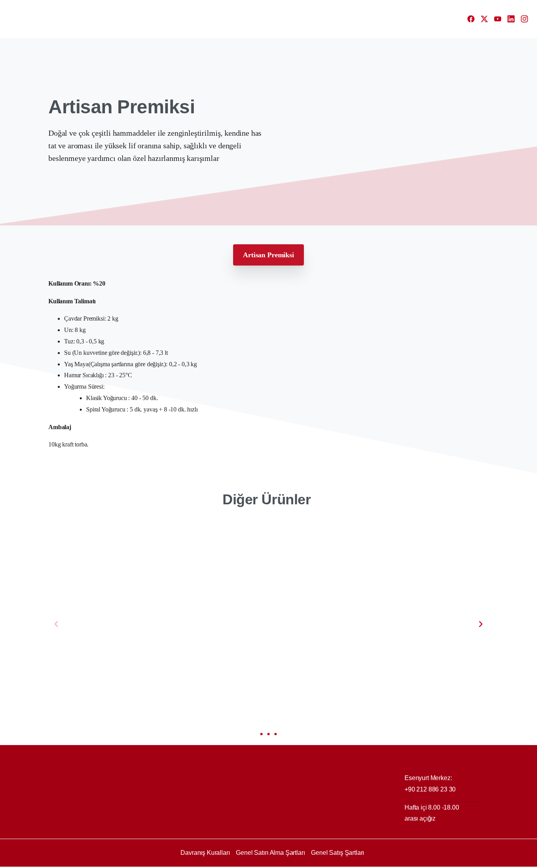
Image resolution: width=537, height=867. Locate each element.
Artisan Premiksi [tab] (268, 255)
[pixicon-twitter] (433, 860)
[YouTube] (497, 18)
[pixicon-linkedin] (465, 860)
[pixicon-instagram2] (481, 860)
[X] (484, 18)
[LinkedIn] (511, 18)
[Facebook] (470, 18)
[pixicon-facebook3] (418, 860)
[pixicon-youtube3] (449, 860)
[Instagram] (524, 18)
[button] (56, 624)
